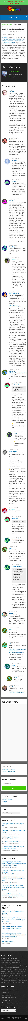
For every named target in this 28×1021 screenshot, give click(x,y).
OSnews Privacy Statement (9, 958)
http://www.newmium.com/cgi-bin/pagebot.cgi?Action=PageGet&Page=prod (17, 651)
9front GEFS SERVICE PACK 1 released (13, 842)
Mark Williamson (14, 293)
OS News (9, 24)
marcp (11, 200)
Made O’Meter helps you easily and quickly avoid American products (12, 927)
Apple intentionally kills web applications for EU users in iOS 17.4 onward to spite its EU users (14, 919)
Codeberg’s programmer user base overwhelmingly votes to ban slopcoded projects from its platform (14, 863)
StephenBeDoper (17, 539)
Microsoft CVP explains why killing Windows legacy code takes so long (12, 895)
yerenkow (15, 160)
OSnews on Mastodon (8, 995)
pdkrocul (12, 509)
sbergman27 (15, 384)
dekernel (12, 371)
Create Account (8, 799)
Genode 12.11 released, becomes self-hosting (13, 831)
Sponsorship (5, 992)
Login (5, 801)
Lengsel (11, 139)
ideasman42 (13, 451)
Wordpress (16, 967)
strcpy (13, 665)
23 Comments (10, 34)
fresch (11, 613)
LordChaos (12, 687)
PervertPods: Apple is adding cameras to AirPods (13, 871)
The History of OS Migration (10, 837)
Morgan (14, 259)
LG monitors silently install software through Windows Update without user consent (13, 887)
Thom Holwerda (14, 71)
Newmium (4, 37)
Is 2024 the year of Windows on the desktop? (12, 912)
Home (4, 24)
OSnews (9, 1017)
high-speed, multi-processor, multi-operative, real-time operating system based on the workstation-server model (14, 40)
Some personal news (8, 941)
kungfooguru (13, 247)
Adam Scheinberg (21, 966)
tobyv (15, 433)
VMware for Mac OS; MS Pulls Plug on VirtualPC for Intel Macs (13, 847)
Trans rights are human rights (10, 1003)
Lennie (14, 181)
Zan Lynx (11, 91)
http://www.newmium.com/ (16, 692)
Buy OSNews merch (9, 771)
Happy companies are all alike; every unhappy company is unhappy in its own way (13, 878)
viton (10, 629)
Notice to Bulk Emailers (9, 997)
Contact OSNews (7, 1000)
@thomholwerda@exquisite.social (10, 77)
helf (10, 548)
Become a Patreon (8, 769)
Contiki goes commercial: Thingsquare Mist (13, 824)
